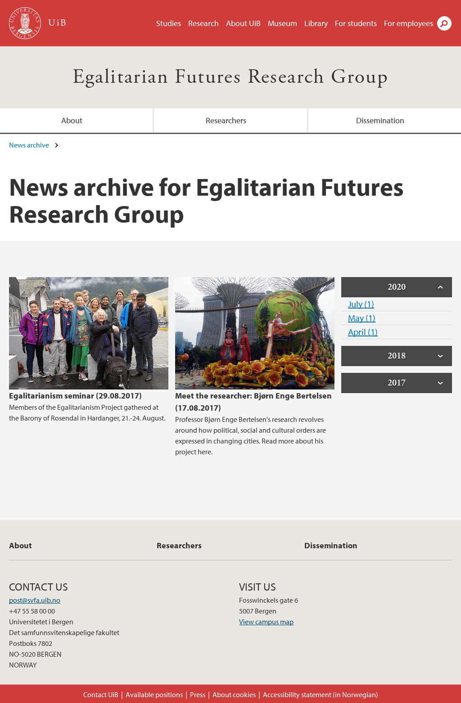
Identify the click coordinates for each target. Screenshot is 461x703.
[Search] (444, 23)
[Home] (26, 23)
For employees (408, 23)
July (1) (361, 303)
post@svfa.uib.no (34, 600)
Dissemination (380, 120)
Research (203, 23)
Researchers (226, 120)
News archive (29, 144)
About (71, 120)
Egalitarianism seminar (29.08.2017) (75, 395)
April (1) (363, 331)
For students (356, 23)
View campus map (266, 621)
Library (316, 23)
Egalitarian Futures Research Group (230, 77)
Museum (282, 23)
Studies (168, 23)
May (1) (361, 317)
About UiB (243, 23)
